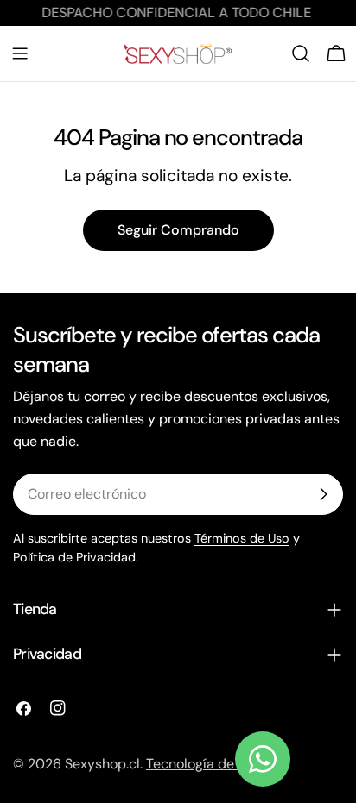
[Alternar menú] (20, 53)
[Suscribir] (323, 494)
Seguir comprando (178, 230)
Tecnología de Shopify (215, 764)
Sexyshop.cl (102, 764)
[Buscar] (300, 53)
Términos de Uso (241, 538)
